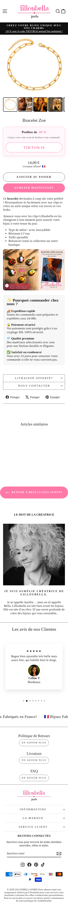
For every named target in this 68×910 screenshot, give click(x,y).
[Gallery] (34, 74)
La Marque (33, 818)
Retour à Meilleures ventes (36, 492)
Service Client (33, 826)
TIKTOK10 (34, 147)
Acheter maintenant (34, 187)
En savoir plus (34, 742)
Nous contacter (34, 385)
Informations (33, 809)
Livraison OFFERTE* (34, 378)
